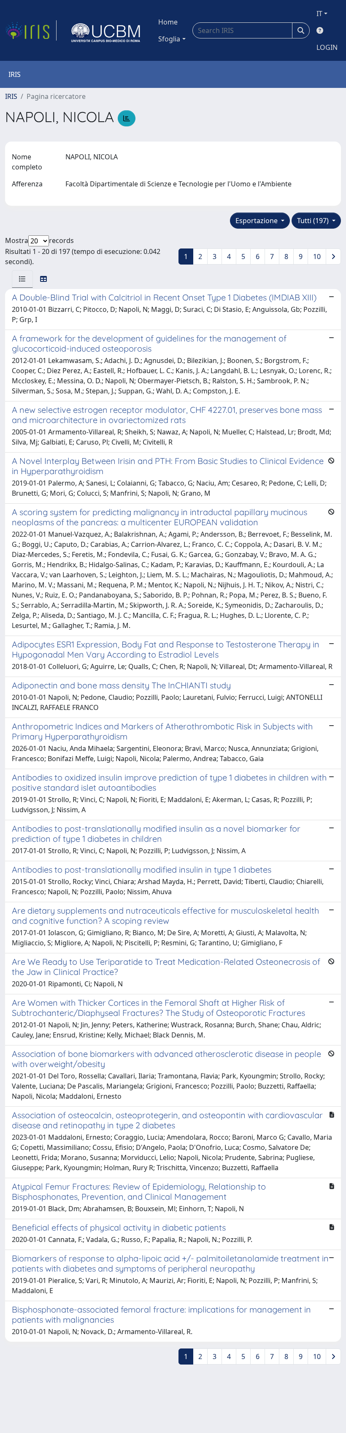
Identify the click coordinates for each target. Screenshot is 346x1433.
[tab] (22, 279)
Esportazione (257, 220)
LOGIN (327, 47)
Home (168, 22)
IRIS (11, 96)
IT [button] (319, 13)
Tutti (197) (313, 220)
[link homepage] (31, 30)
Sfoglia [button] (169, 39)
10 (317, 256)
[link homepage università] (106, 30)
